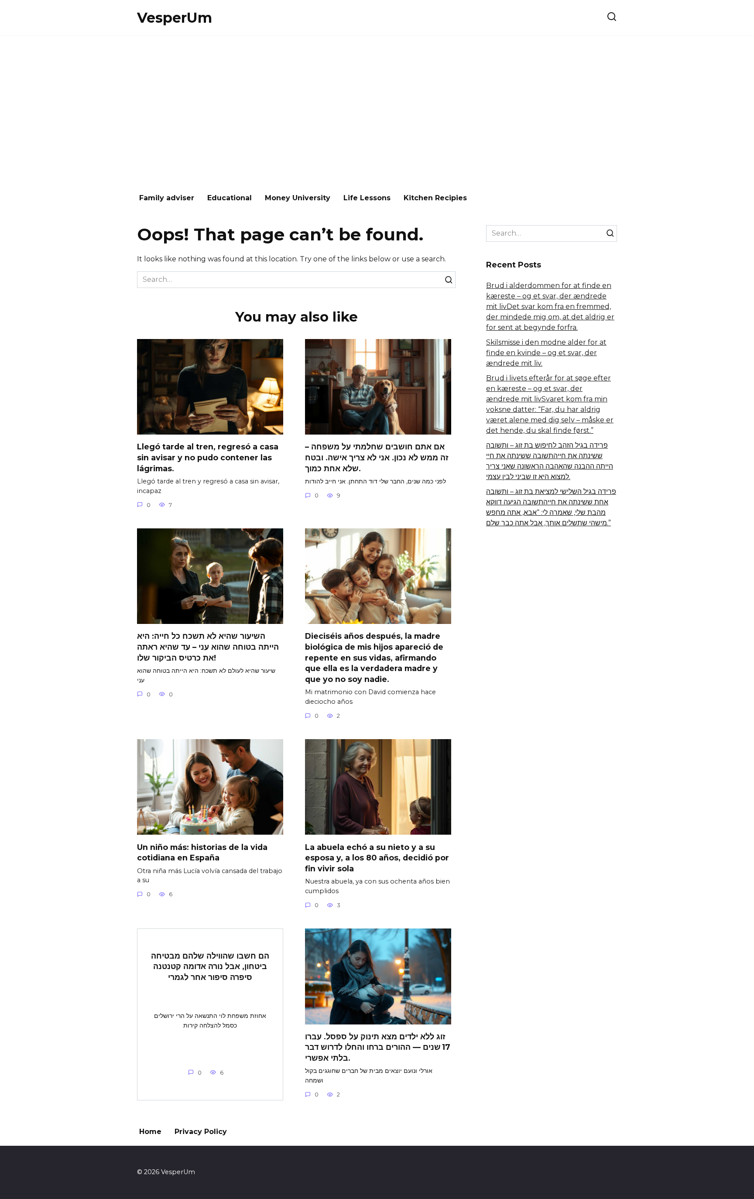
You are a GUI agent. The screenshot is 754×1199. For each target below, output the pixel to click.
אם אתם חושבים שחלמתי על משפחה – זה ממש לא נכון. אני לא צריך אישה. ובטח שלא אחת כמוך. (377, 457)
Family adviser (166, 198)
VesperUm (174, 17)
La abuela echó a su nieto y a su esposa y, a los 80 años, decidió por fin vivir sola (377, 857)
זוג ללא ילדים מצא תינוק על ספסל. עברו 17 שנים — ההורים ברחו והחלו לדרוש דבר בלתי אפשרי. (377, 1047)
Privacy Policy (201, 1131)
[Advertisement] (377, 110)
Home (150, 1131)
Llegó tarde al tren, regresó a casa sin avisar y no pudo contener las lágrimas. (207, 457)
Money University (297, 198)
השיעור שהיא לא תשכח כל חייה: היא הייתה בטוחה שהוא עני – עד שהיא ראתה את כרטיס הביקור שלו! (208, 646)
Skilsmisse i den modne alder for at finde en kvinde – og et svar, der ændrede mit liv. (546, 352)
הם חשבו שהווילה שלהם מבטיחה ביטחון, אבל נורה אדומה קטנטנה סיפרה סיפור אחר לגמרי (210, 966)
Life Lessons (367, 198)
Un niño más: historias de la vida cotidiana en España (202, 852)
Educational (229, 198)
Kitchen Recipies (435, 198)
